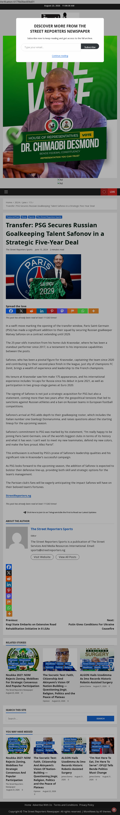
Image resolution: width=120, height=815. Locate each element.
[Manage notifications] (114, 809)
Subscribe (90, 47)
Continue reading (60, 55)
